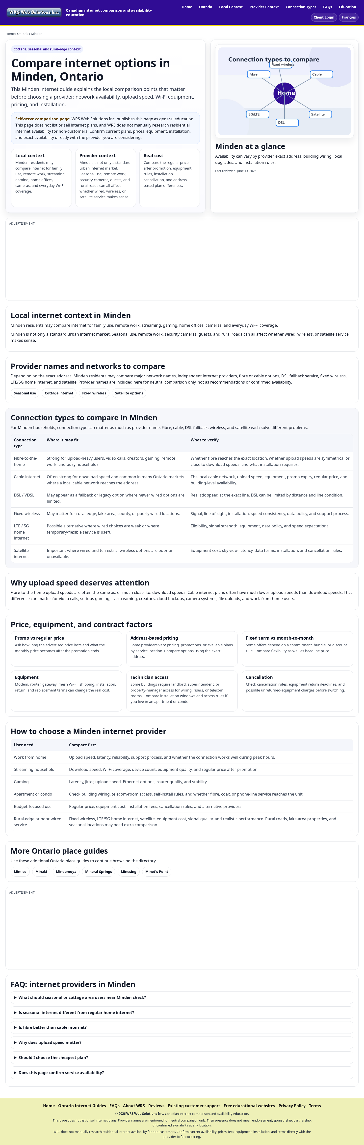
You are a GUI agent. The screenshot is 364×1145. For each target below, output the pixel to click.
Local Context (231, 6)
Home (187, 6)
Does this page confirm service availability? (61, 1072)
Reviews (156, 1105)
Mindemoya (66, 871)
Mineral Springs (98, 871)
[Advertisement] (157, 262)
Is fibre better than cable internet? (53, 1027)
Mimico (20, 871)
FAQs (327, 6)
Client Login (324, 17)
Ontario (205, 6)
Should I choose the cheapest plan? (53, 1057)
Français (349, 17)
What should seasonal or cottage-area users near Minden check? (82, 997)
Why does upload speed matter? (50, 1042)
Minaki (41, 871)
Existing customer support (194, 1105)
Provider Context (264, 6)
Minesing (128, 871)
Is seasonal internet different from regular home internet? (76, 1012)
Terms (315, 1105)
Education (347, 6)
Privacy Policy (292, 1105)
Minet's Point (156, 871)
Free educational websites (249, 1105)
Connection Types (301, 6)
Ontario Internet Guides (82, 1105)
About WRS (134, 1105)
